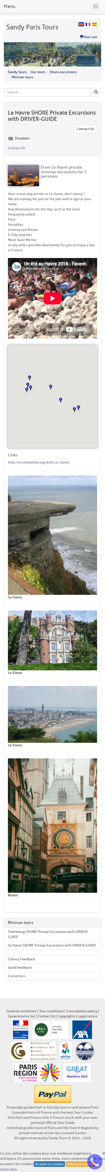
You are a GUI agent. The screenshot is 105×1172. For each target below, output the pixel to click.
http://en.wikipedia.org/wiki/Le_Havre (38, 462)
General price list (21, 1016)
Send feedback (20, 967)
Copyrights (66, 1016)
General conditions (21, 1011)
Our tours (38, 72)
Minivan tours (22, 77)
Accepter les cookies (49, 1164)
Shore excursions (63, 72)
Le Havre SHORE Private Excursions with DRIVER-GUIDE (52, 945)
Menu (9, 6)
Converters (16, 976)
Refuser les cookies (80, 1164)
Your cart (90, 37)
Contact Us (85, 129)
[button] (78, 408)
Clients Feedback (21, 959)
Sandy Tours (17, 72)
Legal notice (87, 1016)
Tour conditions (51, 1011)
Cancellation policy (82, 1011)
